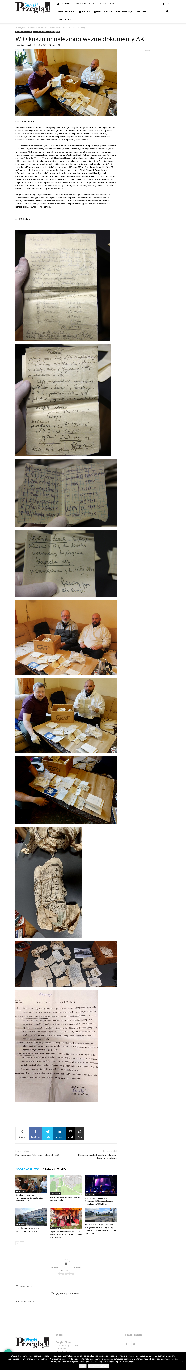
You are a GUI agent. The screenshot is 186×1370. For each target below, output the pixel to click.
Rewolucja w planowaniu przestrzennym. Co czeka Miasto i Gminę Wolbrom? (30, 1198)
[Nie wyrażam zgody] (182, 1361)
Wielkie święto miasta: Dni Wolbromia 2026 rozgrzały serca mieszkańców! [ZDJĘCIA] (99, 1201)
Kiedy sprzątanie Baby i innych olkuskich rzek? (37, 1155)
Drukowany (103, 11)
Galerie (85, 11)
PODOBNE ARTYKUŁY (27, 1168)
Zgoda (82, 1366)
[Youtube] (168, 4)
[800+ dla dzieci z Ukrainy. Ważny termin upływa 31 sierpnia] (31, 1217)
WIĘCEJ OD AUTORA (54, 1168)
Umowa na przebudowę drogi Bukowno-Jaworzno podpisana (97, 1157)
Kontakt (63, 19)
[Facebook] (163, 4)
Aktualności (43, 27)
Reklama (141, 11)
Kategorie (66, 11)
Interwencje (125, 11)
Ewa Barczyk (26, 45)
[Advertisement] (66, 1109)
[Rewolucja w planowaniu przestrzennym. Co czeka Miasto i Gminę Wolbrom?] (31, 1184)
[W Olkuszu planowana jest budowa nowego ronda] (66, 1185)
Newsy (32, 27)
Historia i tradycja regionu (50, 32)
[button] (167, 11)
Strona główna (21, 27)
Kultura (36, 32)
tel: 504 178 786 (63, 1351)
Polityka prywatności (98, 1366)
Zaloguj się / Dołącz (106, 4)
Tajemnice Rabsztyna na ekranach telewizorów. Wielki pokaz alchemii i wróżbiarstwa (66, 1235)
